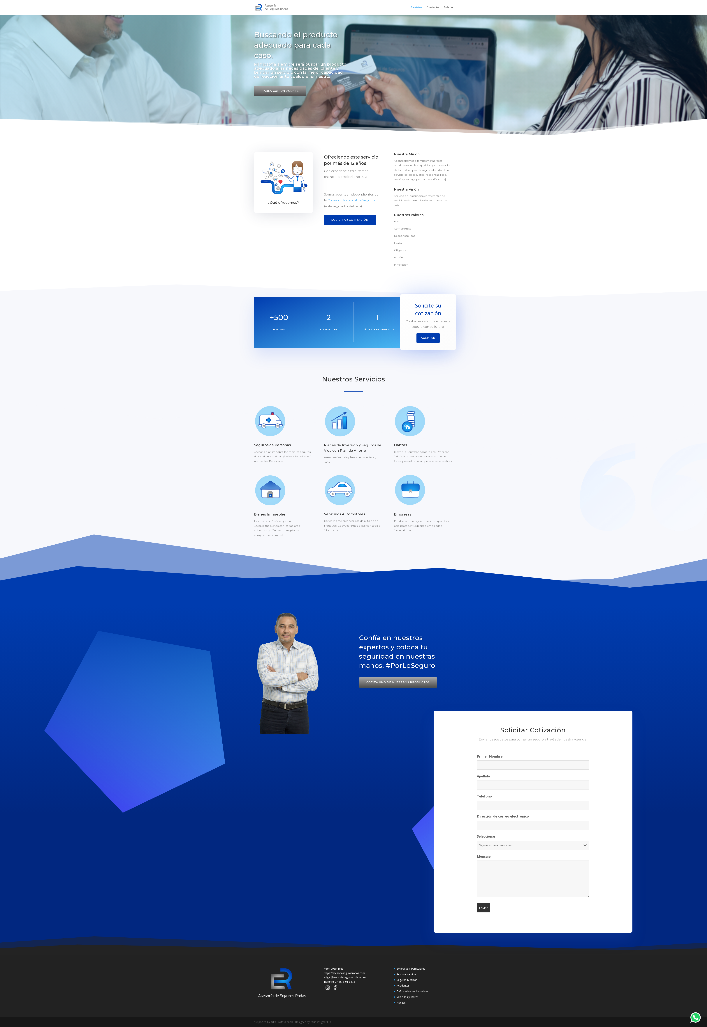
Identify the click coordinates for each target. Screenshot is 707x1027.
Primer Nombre (490, 756)
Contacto (433, 7)
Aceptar (428, 338)
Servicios (416, 7)
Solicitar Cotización (349, 219)
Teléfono (484, 796)
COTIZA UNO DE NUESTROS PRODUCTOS (398, 682)
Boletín (448, 7)
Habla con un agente (280, 91)
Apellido (483, 776)
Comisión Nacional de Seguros (351, 200)
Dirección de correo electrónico (503, 816)
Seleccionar (486, 836)
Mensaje (484, 856)
